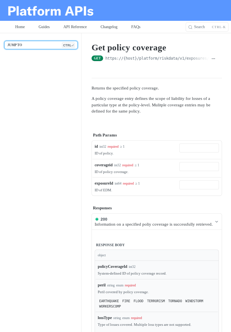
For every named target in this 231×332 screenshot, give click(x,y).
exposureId (104, 183)
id (96, 146)
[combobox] (199, 147)
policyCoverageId (112, 266)
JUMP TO (40, 45)
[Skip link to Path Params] (87, 135)
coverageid (104, 165)
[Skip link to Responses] (87, 208)
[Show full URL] (213, 58)
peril (102, 285)
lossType (105, 318)
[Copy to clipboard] (220, 58)
